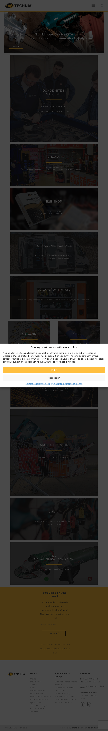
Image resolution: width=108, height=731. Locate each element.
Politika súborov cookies (38, 384)
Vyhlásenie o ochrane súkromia (67, 384)
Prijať (54, 370)
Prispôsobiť (54, 377)
